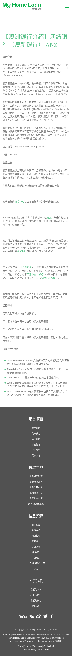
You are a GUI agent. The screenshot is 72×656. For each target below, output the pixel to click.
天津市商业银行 (35, 274)
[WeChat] (31, 616)
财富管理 (36, 444)
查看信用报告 (36, 487)
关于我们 (36, 581)
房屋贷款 (36, 428)
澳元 (49, 217)
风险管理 (19, 201)
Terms (20, 646)
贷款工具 (36, 468)
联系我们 (36, 606)
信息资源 (36, 516)
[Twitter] (45, 616)
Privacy (27, 646)
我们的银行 (36, 595)
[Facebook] (52, 616)
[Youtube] (23, 616)
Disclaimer (37, 646)
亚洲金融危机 (24, 267)
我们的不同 (36, 589)
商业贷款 (36, 439)
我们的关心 (36, 600)
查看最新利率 (36, 476)
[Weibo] (38, 616)
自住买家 (36, 525)
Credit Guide (49, 646)
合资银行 (22, 251)
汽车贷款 (36, 433)
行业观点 (36, 558)
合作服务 (36, 450)
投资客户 (36, 530)
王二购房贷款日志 (36, 563)
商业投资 (36, 536)
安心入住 (36, 455)
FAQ (36, 569)
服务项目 (36, 419)
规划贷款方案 (36, 493)
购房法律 (36, 552)
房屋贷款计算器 (36, 504)
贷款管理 (36, 541)
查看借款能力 (36, 482)
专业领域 (36, 547)
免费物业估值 (36, 498)
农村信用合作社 (49, 278)
